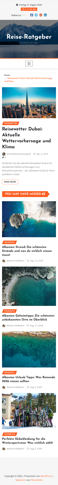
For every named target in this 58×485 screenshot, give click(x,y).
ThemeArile (36, 480)
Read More (10, 181)
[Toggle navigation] (29, 63)
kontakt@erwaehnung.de (19, 153)
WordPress (46, 476)
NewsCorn (21, 480)
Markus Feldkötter (15, 260)
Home (7, 75)
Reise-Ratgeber (29, 37)
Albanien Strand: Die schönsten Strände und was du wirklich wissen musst (27, 251)
